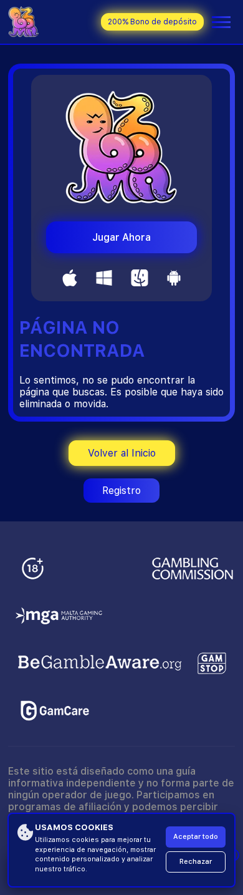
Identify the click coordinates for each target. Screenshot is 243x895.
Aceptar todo (195, 837)
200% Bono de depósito (152, 21)
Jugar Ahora (121, 237)
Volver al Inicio (122, 453)
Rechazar (195, 862)
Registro (121, 490)
